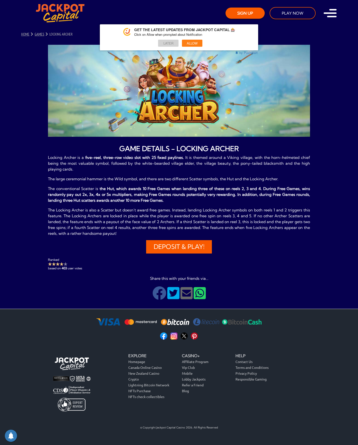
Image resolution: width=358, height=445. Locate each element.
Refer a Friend (193, 385)
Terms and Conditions (252, 367)
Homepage (136, 361)
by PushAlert (248, 52)
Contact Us (244, 361)
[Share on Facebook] (159, 296)
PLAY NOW (292, 13)
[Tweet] (173, 296)
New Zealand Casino (143, 373)
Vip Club (188, 367)
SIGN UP (245, 13)
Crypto (133, 379)
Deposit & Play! (179, 247)
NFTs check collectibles (146, 396)
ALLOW (192, 43)
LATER (168, 43)
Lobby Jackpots (194, 379)
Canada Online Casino (145, 367)
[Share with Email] (187, 296)
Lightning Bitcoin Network (148, 385)
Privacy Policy (246, 373)
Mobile (187, 373)
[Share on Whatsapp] (200, 296)
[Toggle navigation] (330, 13)
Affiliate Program (195, 361)
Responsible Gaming (251, 379)
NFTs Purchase (139, 390)
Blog (185, 391)
